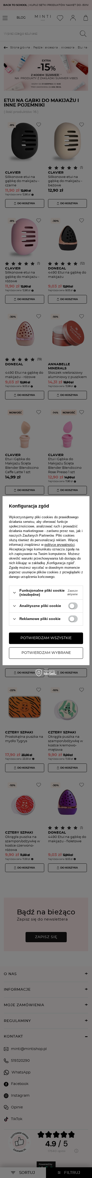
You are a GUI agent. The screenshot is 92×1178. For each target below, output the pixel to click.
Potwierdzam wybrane (46, 653)
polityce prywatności (59, 545)
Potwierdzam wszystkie (46, 638)
